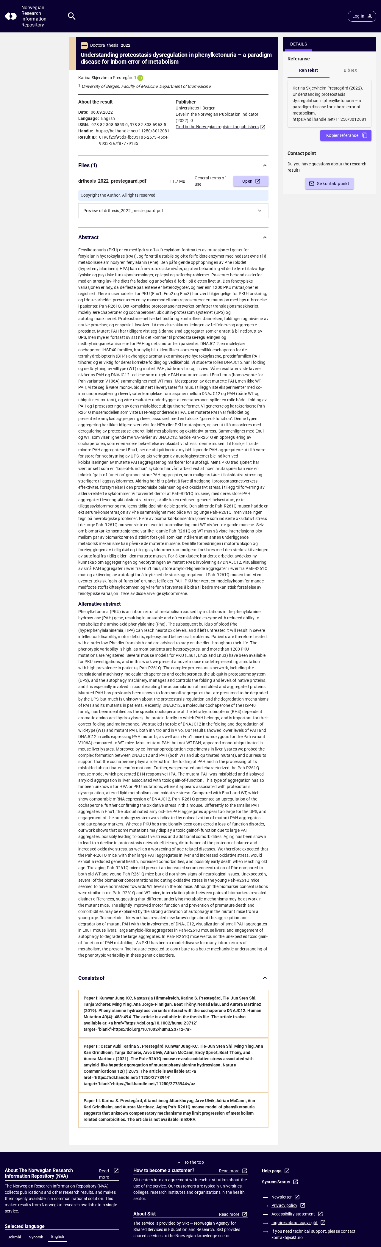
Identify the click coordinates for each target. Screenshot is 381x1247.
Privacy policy (284, 1205)
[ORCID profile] (140, 78)
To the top (194, 1162)
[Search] (71, 16)
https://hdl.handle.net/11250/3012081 (133, 131)
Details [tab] (298, 44)
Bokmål (14, 1237)
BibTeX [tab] (350, 70)
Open (247, 181)
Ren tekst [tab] (308, 70)
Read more (104, 1173)
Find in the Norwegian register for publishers (217, 126)
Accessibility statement (293, 1214)
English (57, 1236)
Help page (272, 1170)
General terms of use (210, 181)
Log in (358, 16)
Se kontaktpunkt (333, 183)
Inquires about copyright (294, 1222)
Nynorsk (36, 1237)
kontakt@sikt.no (287, 1237)
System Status (276, 1181)
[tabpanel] (329, 104)
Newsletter (281, 1197)
